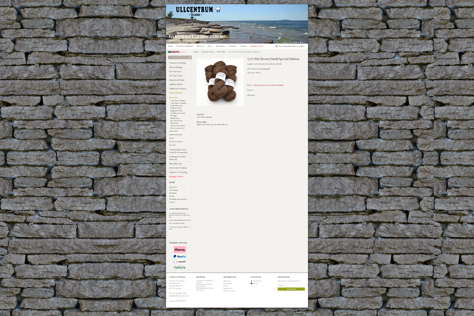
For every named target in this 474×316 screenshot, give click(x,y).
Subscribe (291, 289)
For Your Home (176, 76)
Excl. (304, 42)
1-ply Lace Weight (177, 100)
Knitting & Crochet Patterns (177, 158)
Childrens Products (177, 88)
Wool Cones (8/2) (177, 125)
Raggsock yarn (176, 111)
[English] (174, 52)
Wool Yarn (173, 97)
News (210, 46)
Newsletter (220, 46)
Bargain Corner (256, 46)
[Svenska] (170, 52)
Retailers (233, 46)
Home (170, 46)
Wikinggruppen (242, 310)
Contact (243, 46)
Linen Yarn (173, 131)
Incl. (297, 42)
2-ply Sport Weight (178, 103)
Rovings (173, 115)
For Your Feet (175, 71)
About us (200, 46)
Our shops (173, 190)
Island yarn (174, 118)
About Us (173, 187)
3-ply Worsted (176, 105)
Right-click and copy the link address (212, 124)
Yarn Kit (172, 145)
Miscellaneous (175, 163)
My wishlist (201, 286)
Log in (172, 202)
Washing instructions (178, 199)
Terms (172, 196)
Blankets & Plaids (176, 80)
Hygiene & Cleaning (178, 172)
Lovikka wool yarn (177, 113)
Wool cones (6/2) (177, 128)
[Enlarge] (220, 82)
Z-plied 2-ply (175, 108)
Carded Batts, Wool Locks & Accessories (178, 151)
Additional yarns (175, 134)
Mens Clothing (175, 67)
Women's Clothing (177, 63)
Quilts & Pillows (176, 84)
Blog (255, 283)
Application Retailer (204, 284)
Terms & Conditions (185, 46)
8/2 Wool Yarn (176, 121)
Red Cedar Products (178, 168)
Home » (250, 90)
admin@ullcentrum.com (182, 220)
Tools (171, 138)
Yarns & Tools (175, 93)
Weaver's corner (176, 141)
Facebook (257, 281)
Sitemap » (251, 95)
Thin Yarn (174, 123)
